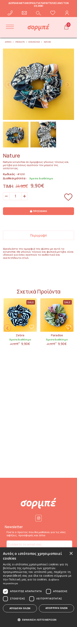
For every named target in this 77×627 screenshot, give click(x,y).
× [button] (71, 553)
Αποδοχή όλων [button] (20, 608)
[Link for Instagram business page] (38, 518)
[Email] (24, 13)
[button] (38, 619)
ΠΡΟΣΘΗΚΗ (40, 211)
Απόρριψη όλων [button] (56, 608)
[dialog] (38, 587)
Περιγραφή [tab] (38, 235)
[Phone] (10, 13)
